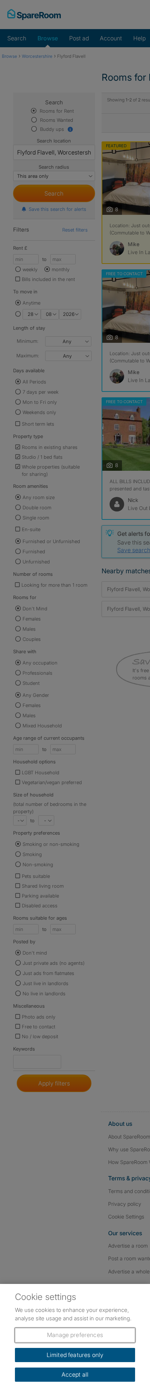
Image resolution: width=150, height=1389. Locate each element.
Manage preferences (75, 1334)
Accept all (75, 1374)
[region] (75, 1336)
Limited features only (75, 1354)
